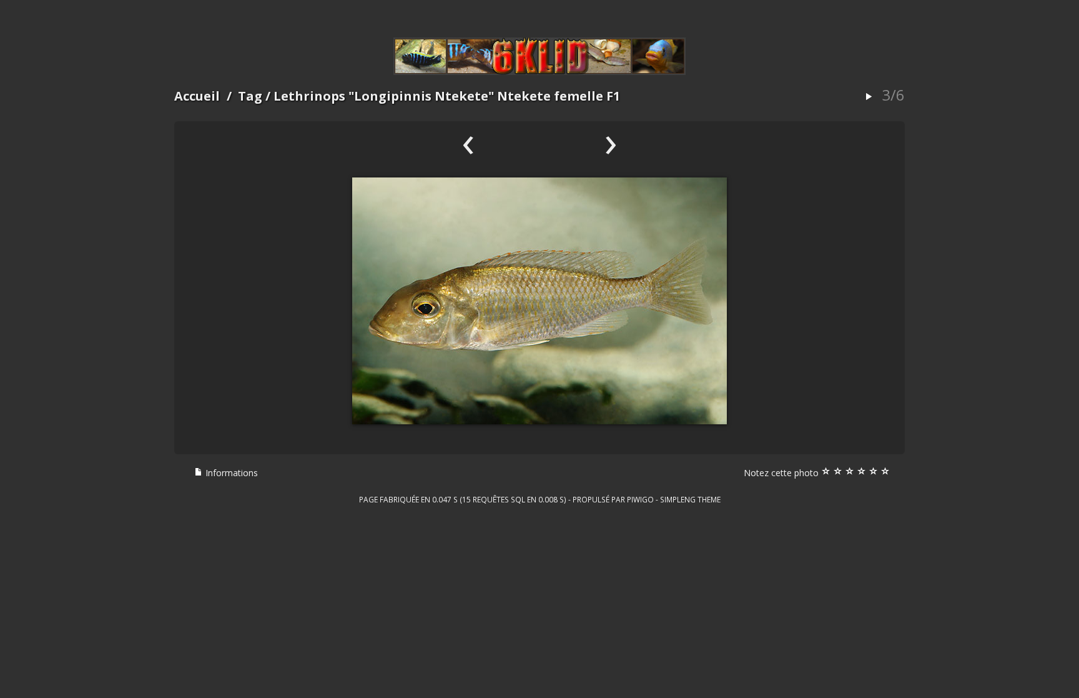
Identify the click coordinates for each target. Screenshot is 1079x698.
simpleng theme (690, 499)
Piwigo (640, 499)
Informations (230, 473)
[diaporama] (868, 97)
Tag (250, 95)
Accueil (197, 95)
